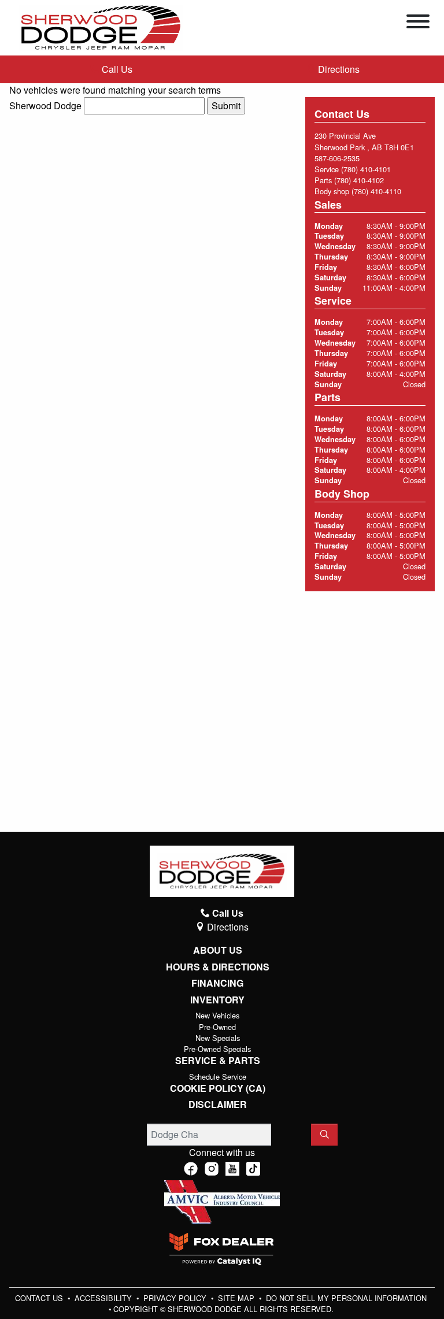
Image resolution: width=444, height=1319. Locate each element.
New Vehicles (217, 1015)
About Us (217, 950)
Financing (217, 983)
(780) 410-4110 (376, 191)
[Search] (324, 1135)
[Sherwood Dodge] (100, 26)
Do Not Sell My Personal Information (346, 1297)
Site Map (237, 1297)
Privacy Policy (176, 1297)
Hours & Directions (217, 967)
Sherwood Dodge (45, 105)
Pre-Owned (217, 1026)
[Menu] (418, 23)
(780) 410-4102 (359, 180)
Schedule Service (217, 1076)
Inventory (217, 1000)
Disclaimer (217, 1104)
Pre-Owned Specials (217, 1048)
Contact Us (40, 1297)
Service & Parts (217, 1060)
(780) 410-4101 (366, 169)
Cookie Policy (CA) (217, 1088)
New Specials (217, 1037)
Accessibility (104, 1297)
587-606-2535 (337, 158)
